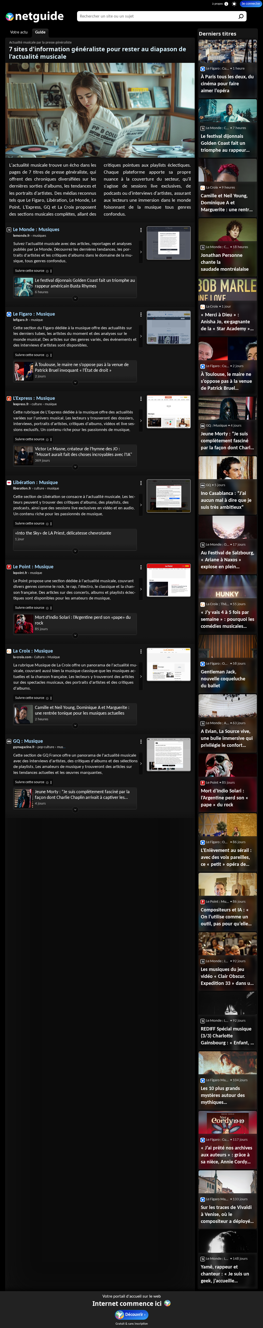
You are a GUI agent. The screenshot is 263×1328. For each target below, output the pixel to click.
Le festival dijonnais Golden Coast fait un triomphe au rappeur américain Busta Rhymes (85, 283)
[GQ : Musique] (168, 754)
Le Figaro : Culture (218, 69)
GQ (208, 485)
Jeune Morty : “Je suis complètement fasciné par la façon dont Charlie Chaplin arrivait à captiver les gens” (82, 795)
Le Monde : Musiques (36, 229)
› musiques (29, 236)
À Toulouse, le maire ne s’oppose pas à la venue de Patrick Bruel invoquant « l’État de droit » (82, 367)
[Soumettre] (241, 16)
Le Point (212, 783)
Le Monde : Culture (218, 128)
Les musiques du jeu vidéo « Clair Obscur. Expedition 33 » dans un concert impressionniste (227, 977)
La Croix (212, 188)
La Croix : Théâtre (218, 604)
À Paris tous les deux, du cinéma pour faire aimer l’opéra (227, 84)
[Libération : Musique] (168, 496)
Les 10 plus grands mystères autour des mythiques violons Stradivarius (223, 1096)
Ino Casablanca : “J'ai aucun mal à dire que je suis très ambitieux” (226, 500)
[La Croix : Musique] (168, 664)
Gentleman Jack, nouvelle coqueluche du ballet (223, 679)
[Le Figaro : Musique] (168, 327)
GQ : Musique (28, 741)
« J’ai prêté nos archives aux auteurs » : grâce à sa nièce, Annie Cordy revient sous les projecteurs (226, 1156)
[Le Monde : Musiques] (168, 243)
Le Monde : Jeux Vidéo (218, 961)
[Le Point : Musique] (168, 580)
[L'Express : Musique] (168, 411)
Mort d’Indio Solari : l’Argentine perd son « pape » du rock (224, 798)
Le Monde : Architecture (218, 723)
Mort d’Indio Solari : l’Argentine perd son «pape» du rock (82, 620)
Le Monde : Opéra (218, 545)
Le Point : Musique (33, 567)
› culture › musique (35, 404)
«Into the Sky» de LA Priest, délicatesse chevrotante (63, 533)
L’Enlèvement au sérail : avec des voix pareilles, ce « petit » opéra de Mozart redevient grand (226, 858)
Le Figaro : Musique (34, 314)
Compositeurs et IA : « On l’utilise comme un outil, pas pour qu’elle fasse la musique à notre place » (227, 918)
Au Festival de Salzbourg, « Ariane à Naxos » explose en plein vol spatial (227, 561)
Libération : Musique (35, 482)
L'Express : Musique (34, 398)
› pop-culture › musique (41, 747)
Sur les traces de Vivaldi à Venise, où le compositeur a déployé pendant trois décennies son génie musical (227, 1215)
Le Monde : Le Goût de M (218, 1021)
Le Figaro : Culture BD (218, 1140)
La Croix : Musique (33, 651)
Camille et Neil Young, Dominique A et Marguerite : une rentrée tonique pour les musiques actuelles (82, 710)
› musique (28, 320)
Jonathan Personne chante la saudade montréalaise (225, 262)
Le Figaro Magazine (218, 1080)
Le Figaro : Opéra (218, 664)
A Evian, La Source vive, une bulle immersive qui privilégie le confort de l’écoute (227, 739)
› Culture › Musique (36, 657)
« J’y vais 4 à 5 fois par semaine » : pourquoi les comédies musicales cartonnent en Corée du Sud (227, 620)
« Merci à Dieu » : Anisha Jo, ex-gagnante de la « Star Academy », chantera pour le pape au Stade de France (226, 322)
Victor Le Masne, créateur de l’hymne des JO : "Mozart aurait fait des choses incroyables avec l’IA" (83, 452)
